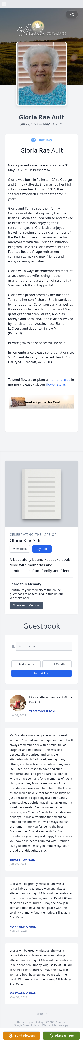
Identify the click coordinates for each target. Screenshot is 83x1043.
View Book (20, 549)
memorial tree (59, 379)
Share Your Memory (26, 605)
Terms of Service (52, 1025)
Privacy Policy (30, 1025)
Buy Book (42, 549)
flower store (55, 384)
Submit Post (41, 673)
